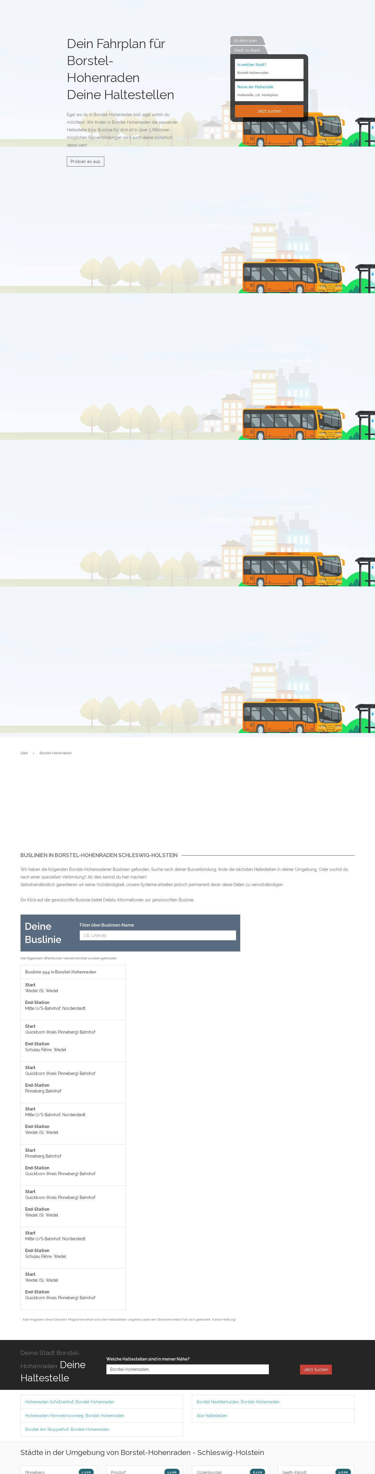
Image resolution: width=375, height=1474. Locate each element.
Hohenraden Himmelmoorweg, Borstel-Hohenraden (74, 1415)
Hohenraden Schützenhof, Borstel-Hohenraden (69, 1402)
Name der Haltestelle (255, 87)
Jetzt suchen (269, 111)
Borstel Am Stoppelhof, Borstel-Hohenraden (67, 1429)
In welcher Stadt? (251, 65)
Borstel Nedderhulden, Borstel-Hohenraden (238, 1402)
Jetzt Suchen (316, 1369)
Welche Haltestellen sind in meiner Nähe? (148, 1359)
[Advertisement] (187, 808)
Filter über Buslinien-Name (107, 925)
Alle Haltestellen (212, 1415)
